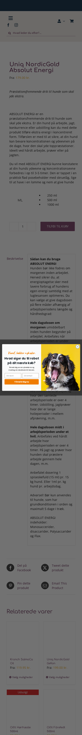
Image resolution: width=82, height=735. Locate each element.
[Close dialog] (77, 346)
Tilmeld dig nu (21, 381)
